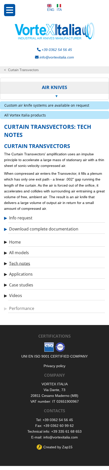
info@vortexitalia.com (56, 57)
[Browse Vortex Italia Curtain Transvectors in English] (50, 5)
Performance (21, 308)
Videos (15, 295)
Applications (21, 274)
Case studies (21, 284)
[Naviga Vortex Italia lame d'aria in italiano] (59, 5)
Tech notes (19, 263)
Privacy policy (54, 366)
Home (15, 242)
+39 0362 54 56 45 (56, 50)
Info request (20, 218)
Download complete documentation (43, 229)
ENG (50, 10)
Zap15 (67, 447)
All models (19, 252)
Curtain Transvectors (23, 70)
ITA (59, 10)
